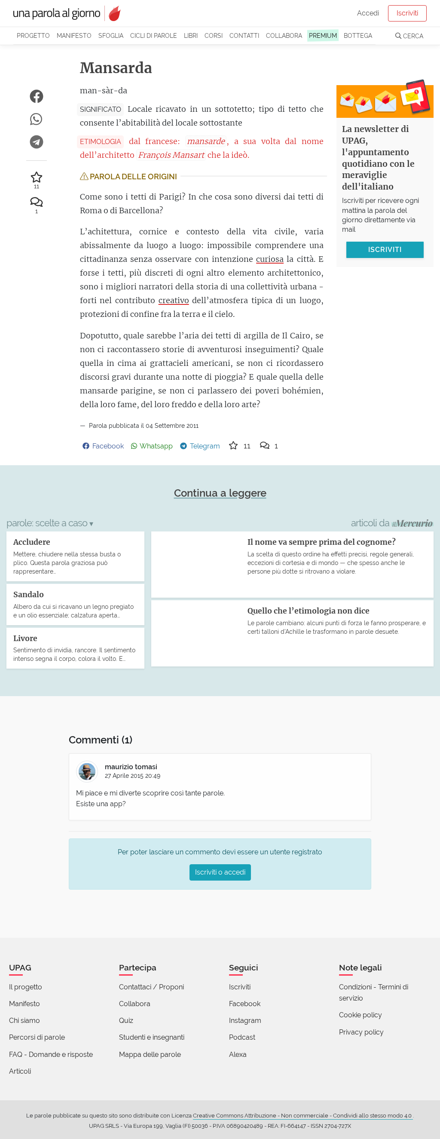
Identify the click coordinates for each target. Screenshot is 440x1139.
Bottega (358, 35)
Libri (191, 35)
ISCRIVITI (385, 250)
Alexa (238, 1054)
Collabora (284, 35)
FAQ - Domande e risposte (51, 1054)
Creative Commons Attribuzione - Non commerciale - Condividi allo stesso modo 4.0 (303, 1115)
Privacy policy (361, 1032)
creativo (174, 300)
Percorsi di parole (37, 1037)
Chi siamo (24, 1020)
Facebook (244, 1004)
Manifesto (74, 35)
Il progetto (25, 987)
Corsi (214, 35)
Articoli (20, 1071)
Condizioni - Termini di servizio (373, 992)
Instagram (245, 1020)
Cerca (412, 36)
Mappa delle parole (150, 1054)
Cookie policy (360, 1015)
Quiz (126, 1020)
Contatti (244, 35)
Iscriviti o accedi (220, 872)
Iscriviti (407, 13)
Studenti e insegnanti (151, 1037)
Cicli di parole (153, 35)
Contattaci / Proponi (151, 987)
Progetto (33, 35)
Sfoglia (110, 35)
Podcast (242, 1037)
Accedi (368, 13)
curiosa (270, 259)
